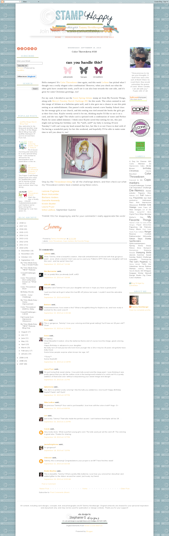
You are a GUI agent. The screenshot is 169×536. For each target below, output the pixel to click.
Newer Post (44, 489)
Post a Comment (49, 484)
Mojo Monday (145, 214)
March (24, 348)
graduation (133, 200)
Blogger (89, 531)
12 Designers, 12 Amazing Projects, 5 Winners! (33, 169)
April (23, 344)
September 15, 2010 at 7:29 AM (57, 277)
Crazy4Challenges (136, 185)
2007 (21, 364)
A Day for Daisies (137, 161)
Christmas (134, 171)
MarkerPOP (141, 212)
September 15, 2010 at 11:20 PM (57, 422)
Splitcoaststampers (137, 243)
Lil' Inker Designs (140, 208)
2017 (21, 226)
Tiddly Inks (146, 264)
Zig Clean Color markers (140, 276)
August (24, 332)
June (23, 338)
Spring (132, 246)
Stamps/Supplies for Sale (100, 37)
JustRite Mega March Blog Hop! (28, 123)
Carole (47, 429)
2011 (21, 245)
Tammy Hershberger (140, 307)
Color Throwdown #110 (28, 288)
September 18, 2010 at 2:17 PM (57, 437)
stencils (132, 255)
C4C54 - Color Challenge (27, 296)
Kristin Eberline (50, 471)
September (26, 260)
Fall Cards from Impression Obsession (27, 319)
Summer (140, 255)
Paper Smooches (144, 225)
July (23, 335)
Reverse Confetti (140, 234)
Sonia (46, 336)
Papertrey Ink (135, 227)
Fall (142, 195)
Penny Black (135, 229)
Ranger (148, 231)
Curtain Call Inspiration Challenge (140, 186)
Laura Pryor (49, 369)
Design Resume (73, 37)
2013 (21, 238)
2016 (21, 229)
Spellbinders (135, 241)
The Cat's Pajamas (138, 261)
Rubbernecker (135, 236)
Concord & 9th (136, 180)
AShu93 (47, 285)
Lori (45, 416)
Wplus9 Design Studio (140, 274)
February (25, 351)
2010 (21, 248)
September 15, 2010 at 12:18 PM (57, 362)
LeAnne (47, 254)
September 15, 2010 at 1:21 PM (57, 380)
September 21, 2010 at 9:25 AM (57, 464)
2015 (21, 232)
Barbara (47, 305)
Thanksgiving (146, 259)
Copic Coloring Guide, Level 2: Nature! (33, 145)
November (25, 254)
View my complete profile (139, 310)
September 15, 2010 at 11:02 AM (57, 313)
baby (143, 166)
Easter (148, 191)
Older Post (125, 489)
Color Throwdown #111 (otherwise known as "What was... (28, 281)
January (24, 354)
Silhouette (147, 236)
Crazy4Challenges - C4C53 (29, 313)
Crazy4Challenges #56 (28, 274)
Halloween (146, 200)
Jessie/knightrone (51, 444)
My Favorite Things (82, 241)
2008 (21, 361)
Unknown (48, 458)
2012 (21, 242)
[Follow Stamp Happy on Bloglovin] (27, 78)
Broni (46, 320)
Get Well (147, 198)
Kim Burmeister (50, 271)
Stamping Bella (143, 252)
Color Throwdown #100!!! (33, 193)
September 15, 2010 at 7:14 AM (57, 264)
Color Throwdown (55, 241)
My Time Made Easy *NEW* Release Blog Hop (29, 326)
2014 (21, 235)
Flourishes (138, 198)
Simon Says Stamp (140, 238)
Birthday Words (27, 292)
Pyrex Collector (139, 232)
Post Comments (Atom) (60, 492)
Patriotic (147, 227)
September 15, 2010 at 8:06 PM (57, 408)
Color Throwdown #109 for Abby (28, 308)
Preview (20, 68)
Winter (140, 273)
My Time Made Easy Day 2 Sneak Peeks (29, 264)
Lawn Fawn (143, 207)
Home (58, 37)
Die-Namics (136, 190)
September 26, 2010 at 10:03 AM (57, 479)
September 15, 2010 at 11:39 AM (57, 328)
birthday (147, 168)
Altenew (141, 164)
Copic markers (68, 241)
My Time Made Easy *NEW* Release (29, 269)
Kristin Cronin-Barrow (94, 526)
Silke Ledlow (49, 402)
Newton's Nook (134, 222)
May (23, 341)
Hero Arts (134, 202)
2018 (21, 223)
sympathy (133, 259)
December (25, 251)
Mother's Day (136, 217)
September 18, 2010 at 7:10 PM (57, 450)
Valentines (133, 266)
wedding (141, 268)
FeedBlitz (20, 70)
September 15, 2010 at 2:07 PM (57, 395)
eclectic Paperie (137, 193)
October (25, 257)
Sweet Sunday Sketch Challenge (140, 256)
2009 (21, 358)
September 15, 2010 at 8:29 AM (57, 297)
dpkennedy (48, 387)
